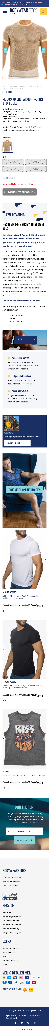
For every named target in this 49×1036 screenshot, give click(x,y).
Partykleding (24, 86)
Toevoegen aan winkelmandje (21, 192)
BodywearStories (10, 948)
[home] (23, 12)
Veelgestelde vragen (12, 932)
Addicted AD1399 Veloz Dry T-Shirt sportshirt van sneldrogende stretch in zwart (22, 687)
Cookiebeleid (11, 1018)
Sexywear (13, 86)
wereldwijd (27, 383)
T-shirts (14, 114)
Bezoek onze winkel (11, 881)
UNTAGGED (6, 772)
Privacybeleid (35, 1015)
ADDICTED (13, 592)
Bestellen (7, 912)
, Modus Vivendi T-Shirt (21, 121)
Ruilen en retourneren (12, 924)
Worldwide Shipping (11, 928)
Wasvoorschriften (10, 960)
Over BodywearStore (12, 877)
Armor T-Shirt (13, 119)
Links (5, 964)
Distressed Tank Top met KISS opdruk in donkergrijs (24, 775)
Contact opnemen (10, 885)
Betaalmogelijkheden (12, 916)
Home (5, 86)
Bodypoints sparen (11, 952)
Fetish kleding (17, 111)
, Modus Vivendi (25, 119)
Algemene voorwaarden (16, 1015)
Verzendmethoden (11, 920)
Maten (5, 956)
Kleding (27, 111)
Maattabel (10, 178)
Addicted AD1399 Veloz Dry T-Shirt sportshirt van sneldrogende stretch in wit (22, 597)
